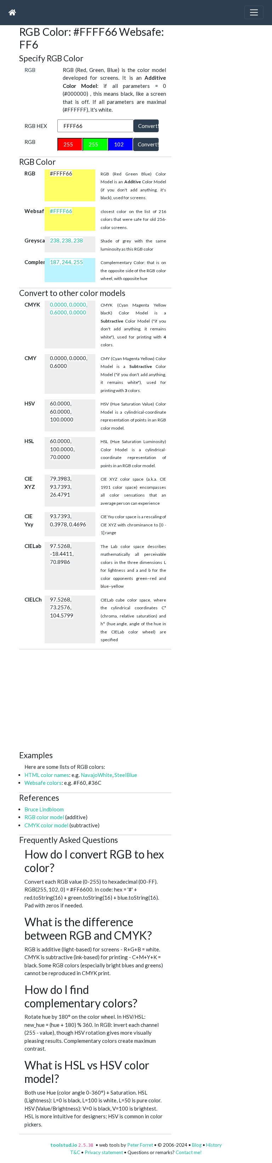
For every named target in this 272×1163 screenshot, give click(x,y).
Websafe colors (43, 782)
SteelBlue (125, 775)
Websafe (34, 211)
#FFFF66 (61, 211)
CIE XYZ (29, 482)
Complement (34, 262)
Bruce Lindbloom (44, 809)
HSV (29, 403)
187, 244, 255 (66, 262)
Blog (197, 1145)
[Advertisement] (145, 699)
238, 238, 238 (66, 240)
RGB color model (44, 817)
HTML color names (46, 775)
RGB (29, 70)
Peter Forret (140, 1145)
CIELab (32, 546)
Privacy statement (104, 1152)
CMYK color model (46, 825)
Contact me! (189, 1152)
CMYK (32, 304)
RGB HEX (35, 126)
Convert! (148, 126)
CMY (30, 358)
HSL (29, 441)
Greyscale (34, 240)
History (214, 1145)
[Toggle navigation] (254, 12)
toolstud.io (63, 1145)
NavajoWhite (96, 775)
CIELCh (33, 599)
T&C (75, 1152)
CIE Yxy (28, 520)
